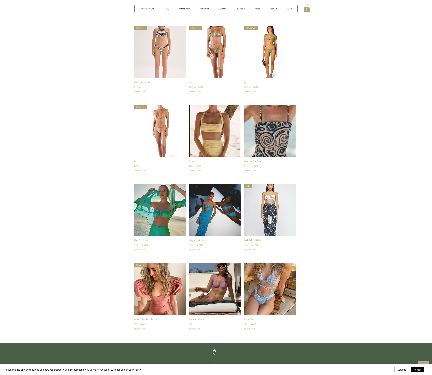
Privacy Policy (133, 369)
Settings (401, 369)
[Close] (428, 369)
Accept (417, 369)
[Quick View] (215, 131)
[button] (306, 8)
